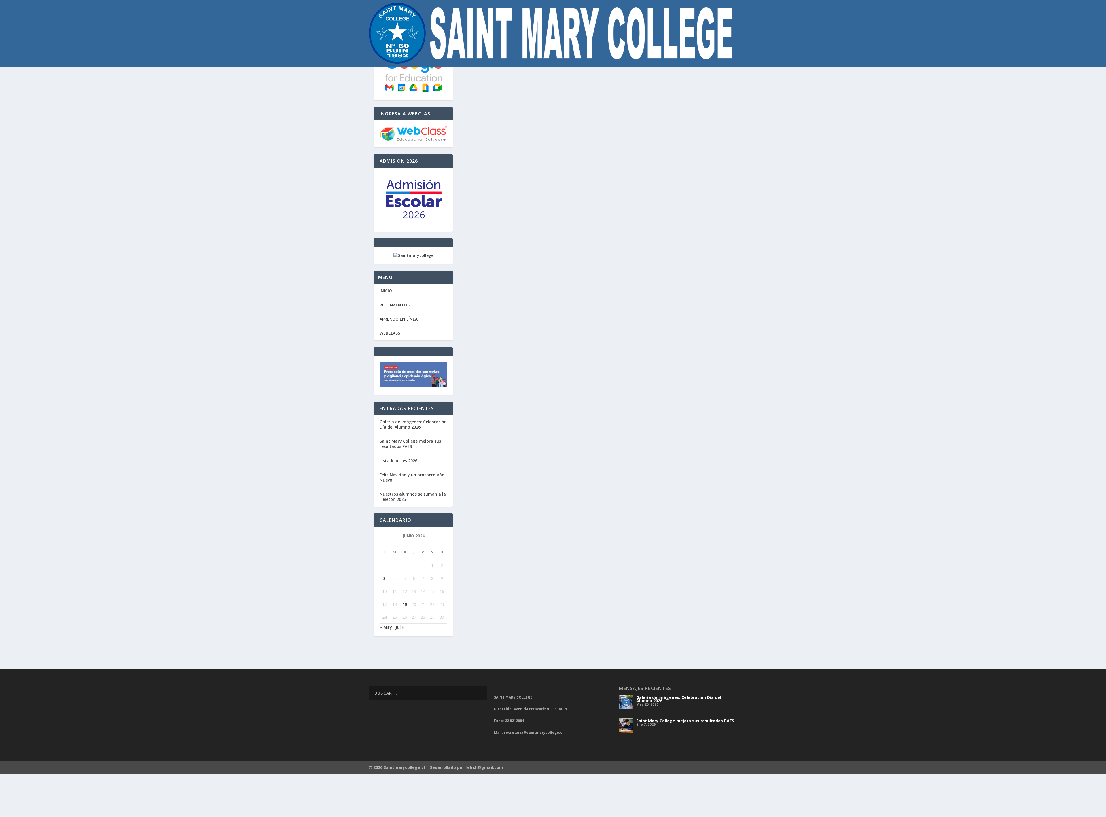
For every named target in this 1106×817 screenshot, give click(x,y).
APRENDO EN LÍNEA (399, 319)
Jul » (399, 627)
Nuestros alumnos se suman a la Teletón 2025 (413, 496)
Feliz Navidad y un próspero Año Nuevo (412, 477)
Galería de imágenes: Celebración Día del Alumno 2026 (413, 424)
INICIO (386, 290)
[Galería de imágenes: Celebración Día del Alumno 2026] (626, 702)
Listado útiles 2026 (398, 460)
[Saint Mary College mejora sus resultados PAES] (626, 725)
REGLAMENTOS (395, 305)
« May (386, 627)
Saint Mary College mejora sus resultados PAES (410, 443)
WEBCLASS (390, 333)
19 (404, 604)
